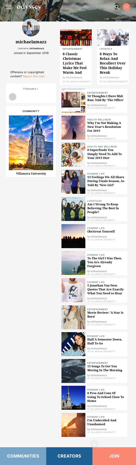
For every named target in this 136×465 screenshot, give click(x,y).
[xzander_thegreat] (12, 97)
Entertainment (73, 49)
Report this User (34, 76)
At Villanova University (77, 81)
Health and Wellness (102, 146)
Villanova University (31, 173)
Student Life (96, 174)
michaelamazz (74, 77)
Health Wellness (99, 119)
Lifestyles (94, 201)
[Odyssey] (29, 6)
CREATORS (69, 456)
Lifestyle (106, 49)
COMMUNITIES (23, 456)
